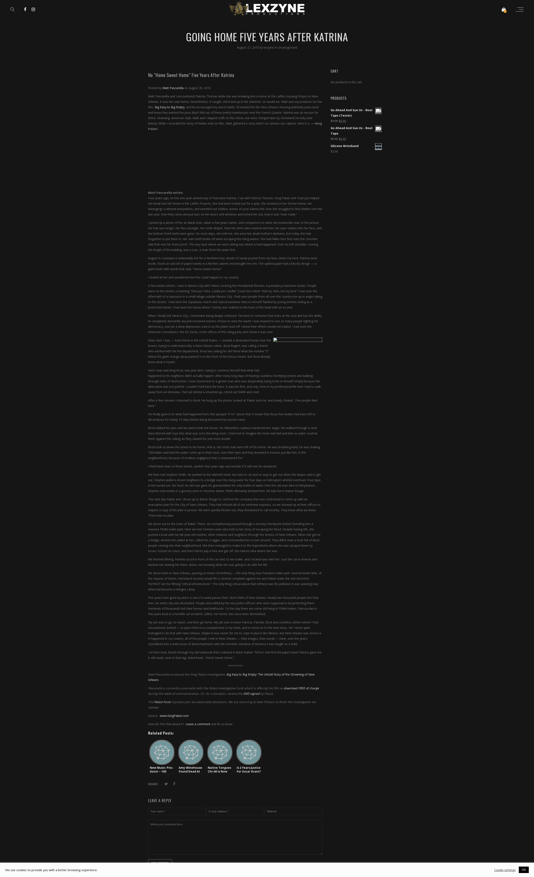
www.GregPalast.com (174, 716)
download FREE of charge (301, 688)
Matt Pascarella (173, 88)
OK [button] (524, 870)
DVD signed (251, 694)
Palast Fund (162, 702)
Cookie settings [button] (505, 870)
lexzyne (269, 47)
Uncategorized (287, 47)
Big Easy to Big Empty (170, 107)
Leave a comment (198, 724)
